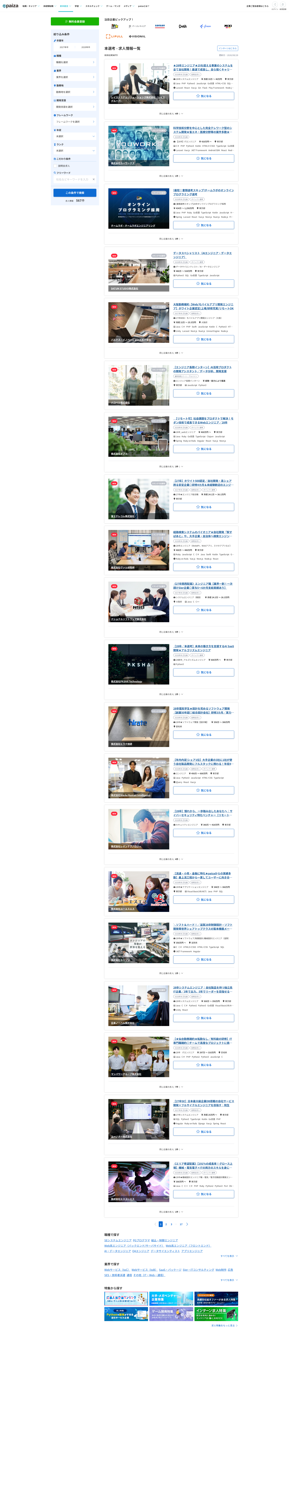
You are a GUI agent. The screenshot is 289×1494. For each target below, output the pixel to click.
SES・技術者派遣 (114, 1275)
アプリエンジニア (192, 1251)
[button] (187, 1224)
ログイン (275, 9)
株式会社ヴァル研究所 (122, 567)
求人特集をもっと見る (223, 1325)
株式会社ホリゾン (120, 960)
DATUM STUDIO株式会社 (124, 288)
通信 (129, 1275)
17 (181, 1224)
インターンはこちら (228, 48)
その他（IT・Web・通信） (149, 1275)
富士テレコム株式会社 (122, 516)
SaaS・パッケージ (170, 1270)
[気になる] (203, 96)
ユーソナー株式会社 (121, 1136)
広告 (230, 1270)
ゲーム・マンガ (113, 6)
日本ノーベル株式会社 (122, 1023)
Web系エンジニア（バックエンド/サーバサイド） (134, 1246)
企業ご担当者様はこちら (258, 6)
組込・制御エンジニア (164, 1240)
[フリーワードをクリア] (93, 179)
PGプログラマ (141, 1240)
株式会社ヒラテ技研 (121, 743)
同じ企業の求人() (169, 113)
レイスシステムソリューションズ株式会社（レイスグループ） (138, 99)
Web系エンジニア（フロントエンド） (188, 1246)
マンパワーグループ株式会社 (126, 1074)
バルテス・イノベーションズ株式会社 (131, 339)
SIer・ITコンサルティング (198, 1270)
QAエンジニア (140, 1251)
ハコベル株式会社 (120, 402)
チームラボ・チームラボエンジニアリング (133, 225)
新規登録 (283, 9)
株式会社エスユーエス (122, 1199)
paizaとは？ (144, 6)
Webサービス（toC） (117, 1270)
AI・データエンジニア (117, 1251)
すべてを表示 (227, 1256)
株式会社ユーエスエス (122, 908)
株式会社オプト (119, 453)
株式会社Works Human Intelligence (131, 795)
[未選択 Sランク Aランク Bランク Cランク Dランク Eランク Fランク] (75, 150)
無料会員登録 (77, 21)
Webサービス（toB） (145, 1270)
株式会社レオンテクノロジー (126, 846)
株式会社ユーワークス (122, 163)
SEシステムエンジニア (118, 1240)
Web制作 (221, 1270)
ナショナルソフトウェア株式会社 (128, 619)
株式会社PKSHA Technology (126, 681)
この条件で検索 (75, 193)
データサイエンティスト (165, 1251)
